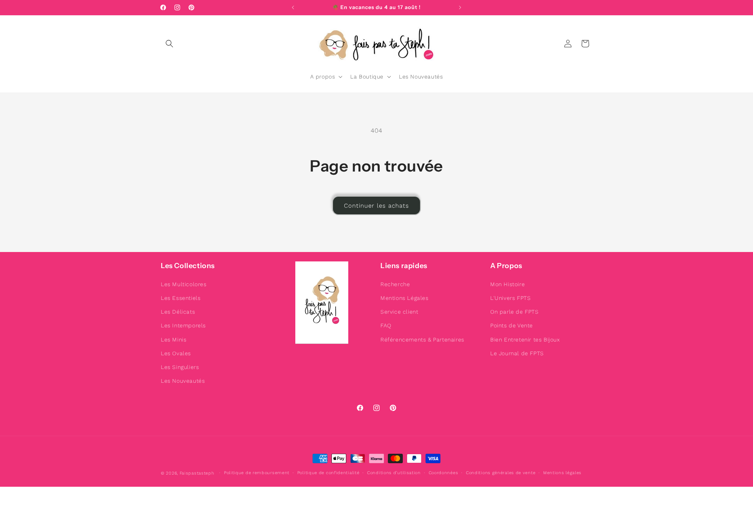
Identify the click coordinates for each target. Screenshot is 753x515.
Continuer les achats (376, 205)
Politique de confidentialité (328, 472)
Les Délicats (178, 312)
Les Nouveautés (183, 381)
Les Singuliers (180, 367)
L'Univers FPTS (510, 298)
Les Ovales (176, 353)
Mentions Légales (404, 298)
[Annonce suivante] (460, 7)
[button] (169, 43)
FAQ (385, 325)
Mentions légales (562, 472)
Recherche (395, 284)
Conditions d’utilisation (394, 472)
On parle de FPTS (514, 312)
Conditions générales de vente (500, 472)
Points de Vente (511, 325)
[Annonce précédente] (293, 7)
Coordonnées (443, 472)
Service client (399, 312)
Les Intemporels (183, 325)
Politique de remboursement (256, 472)
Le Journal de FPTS (517, 353)
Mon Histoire (507, 284)
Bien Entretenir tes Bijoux (525, 339)
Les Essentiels (180, 298)
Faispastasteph (197, 473)
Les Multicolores (184, 284)
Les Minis (173, 339)
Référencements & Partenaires (422, 339)
